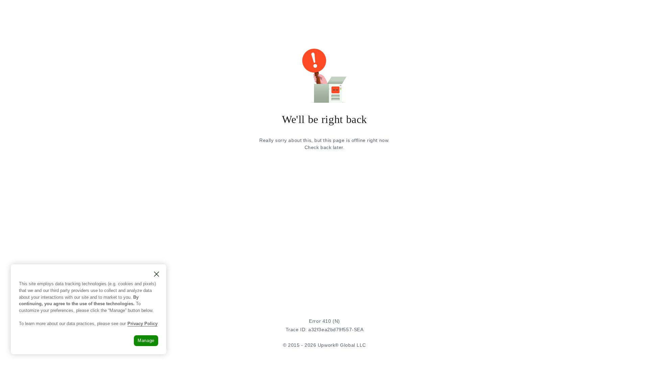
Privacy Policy (142, 323)
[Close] (156, 274)
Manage (146, 340)
